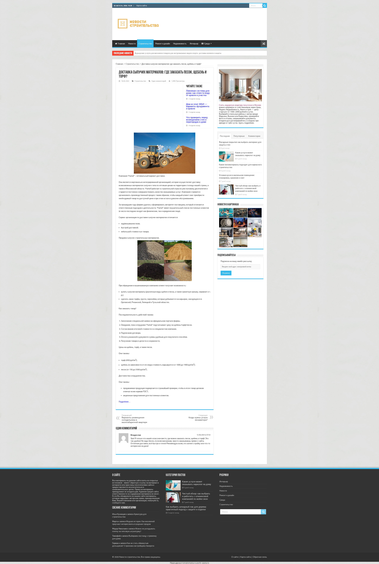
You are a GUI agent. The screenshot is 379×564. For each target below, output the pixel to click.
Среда (207, 44)
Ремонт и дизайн (162, 44)
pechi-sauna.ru (202, 563)
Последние (225, 136)
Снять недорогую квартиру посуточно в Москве (240, 105)
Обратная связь (260, 557)
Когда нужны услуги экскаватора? (198, 417)
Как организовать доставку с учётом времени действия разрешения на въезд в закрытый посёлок (175, 53)
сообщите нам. (118, 503)
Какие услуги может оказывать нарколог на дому (196, 483)
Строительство (145, 44)
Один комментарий (158, 81)
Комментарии (254, 136)
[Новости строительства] (138, 23)
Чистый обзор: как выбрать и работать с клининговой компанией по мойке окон (247, 188)
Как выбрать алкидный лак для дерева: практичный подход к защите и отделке (186, 508)
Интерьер (194, 44)
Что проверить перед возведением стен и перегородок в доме (197, 119)
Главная (121, 44)
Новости (132, 44)
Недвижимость (180, 44)
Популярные (239, 136)
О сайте (234, 557)
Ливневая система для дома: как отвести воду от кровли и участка (198, 92)
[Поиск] (264, 5)
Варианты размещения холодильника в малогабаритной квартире (134, 418)
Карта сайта (141, 6)
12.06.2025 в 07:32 (204, 435)
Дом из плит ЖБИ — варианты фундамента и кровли (197, 106)
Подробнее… (124, 402)
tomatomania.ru (189, 563)
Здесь (241, 123)
